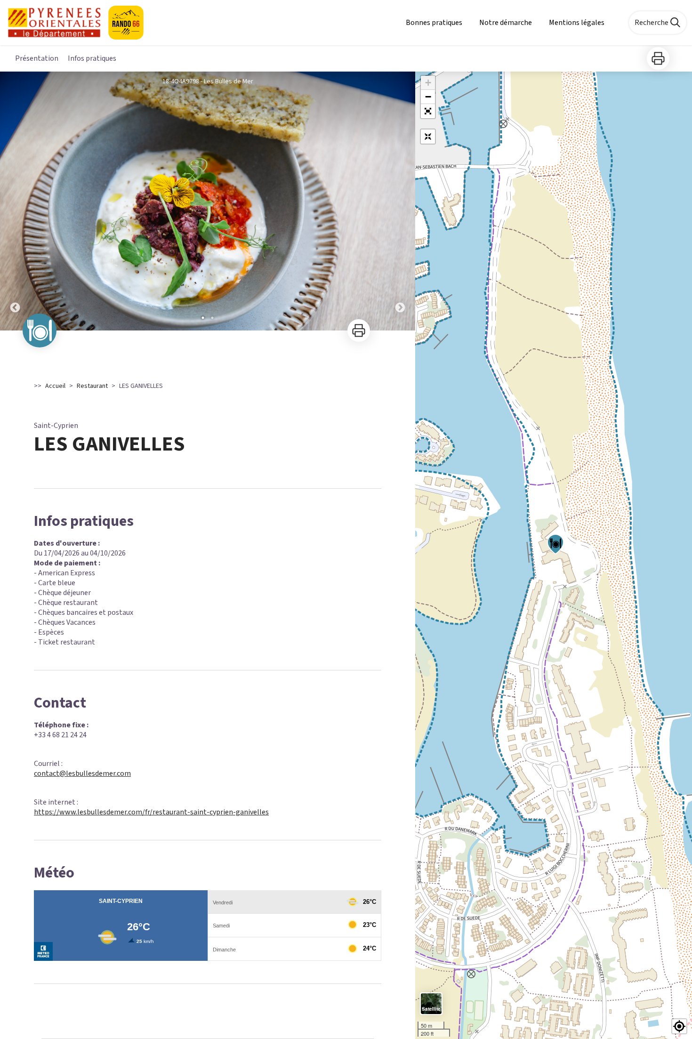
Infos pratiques (92, 58)
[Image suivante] (400, 201)
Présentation (36, 58)
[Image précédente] (15, 201)
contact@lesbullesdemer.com (82, 773)
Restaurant (92, 386)
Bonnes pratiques (434, 22)
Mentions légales (576, 22)
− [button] (428, 97)
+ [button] (428, 83)
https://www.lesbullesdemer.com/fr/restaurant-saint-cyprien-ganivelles (151, 812)
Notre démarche (505, 22)
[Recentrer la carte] (428, 136)
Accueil (55, 386)
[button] (428, 111)
